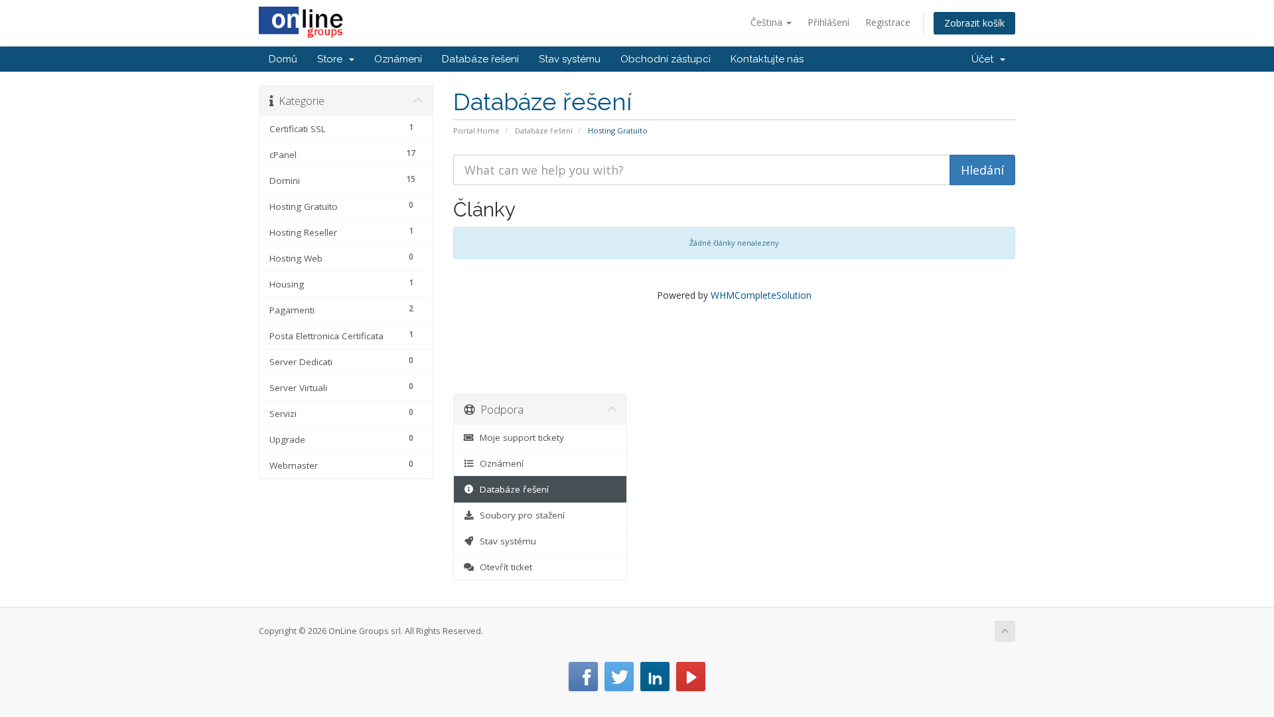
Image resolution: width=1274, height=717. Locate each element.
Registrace (887, 22)
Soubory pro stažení (519, 515)
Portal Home (476, 130)
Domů (283, 59)
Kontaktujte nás (767, 59)
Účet (985, 59)
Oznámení (398, 59)
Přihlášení (828, 22)
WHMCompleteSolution (761, 295)
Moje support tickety (519, 437)
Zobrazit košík (974, 23)
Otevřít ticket (503, 567)
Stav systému (570, 59)
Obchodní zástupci (665, 59)
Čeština (767, 22)
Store (332, 59)
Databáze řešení (480, 59)
